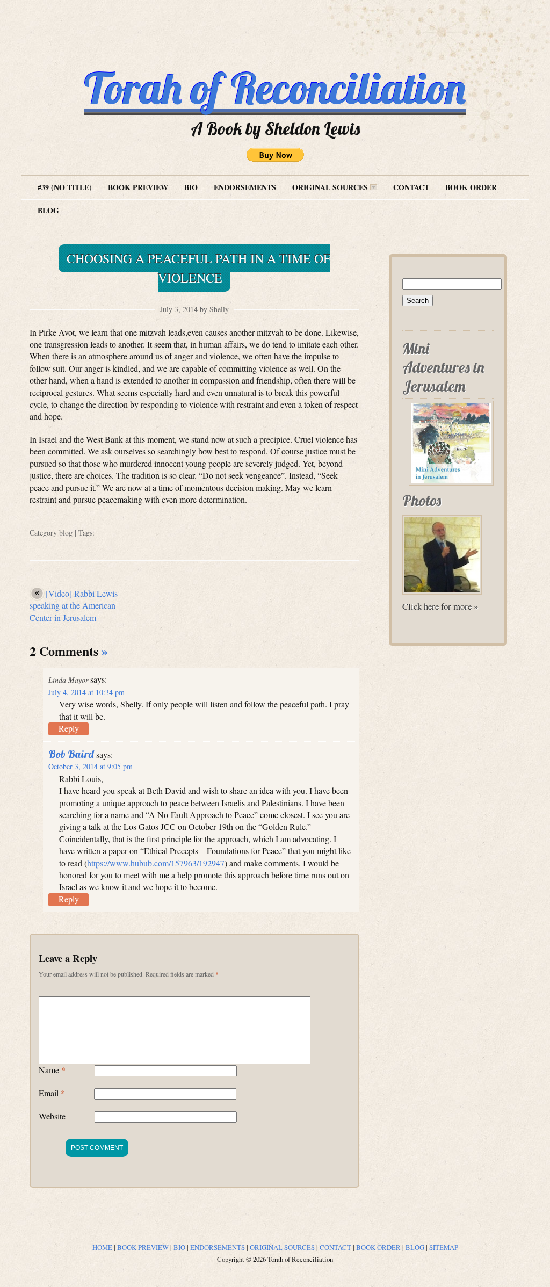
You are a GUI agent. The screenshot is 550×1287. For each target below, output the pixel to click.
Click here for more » (440, 606)
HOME (102, 1247)
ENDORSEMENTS (217, 1247)
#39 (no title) (65, 187)
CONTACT (335, 1247)
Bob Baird (71, 754)
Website (52, 1116)
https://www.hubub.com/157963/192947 (156, 863)
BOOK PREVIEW (143, 1247)
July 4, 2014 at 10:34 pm (86, 692)
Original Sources (331, 187)
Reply (69, 728)
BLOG (415, 1247)
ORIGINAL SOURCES (282, 1247)
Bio (191, 187)
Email (52, 1092)
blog (66, 532)
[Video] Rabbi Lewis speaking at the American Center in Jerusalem (74, 605)
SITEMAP (443, 1247)
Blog (48, 210)
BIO (179, 1247)
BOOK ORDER (378, 1247)
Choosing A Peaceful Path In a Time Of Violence (198, 268)
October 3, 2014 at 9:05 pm (90, 766)
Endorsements (245, 187)
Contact (411, 187)
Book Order (471, 187)
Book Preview (138, 187)
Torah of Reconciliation (275, 88)
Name (52, 1069)
